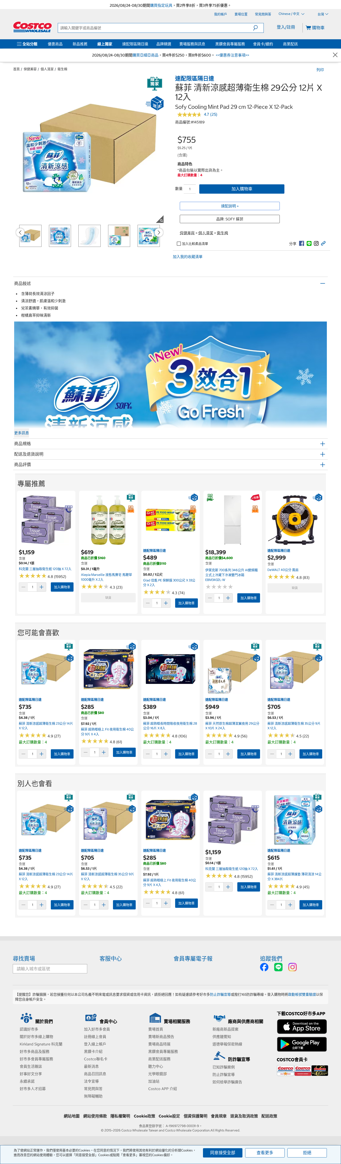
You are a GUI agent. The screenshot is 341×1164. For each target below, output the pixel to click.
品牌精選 (163, 44)
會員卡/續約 (263, 44)
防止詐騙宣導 (220, 994)
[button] (258, 28)
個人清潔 (47, 69)
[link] (301, 243)
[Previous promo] (20, 232)
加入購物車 (242, 189)
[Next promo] (158, 232)
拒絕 (307, 1152)
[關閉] (335, 55)
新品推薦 (80, 44)
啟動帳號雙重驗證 (302, 994)
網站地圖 (72, 1116)
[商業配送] (299, 44)
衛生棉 (62, 69)
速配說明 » (230, 206)
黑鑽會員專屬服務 (230, 44)
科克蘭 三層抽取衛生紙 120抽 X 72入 (45, 569)
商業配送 (290, 44)
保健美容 (30, 69)
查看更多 (265, 1152)
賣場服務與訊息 (192, 44)
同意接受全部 (222, 1152)
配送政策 (269, 1116)
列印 (320, 69)
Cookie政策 (144, 1116)
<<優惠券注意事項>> (232, 55)
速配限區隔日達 (135, 44)
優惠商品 (55, 44)
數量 (179, 188)
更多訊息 (21, 433)
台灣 (321, 14)
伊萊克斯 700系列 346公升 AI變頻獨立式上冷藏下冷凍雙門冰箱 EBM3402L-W (231, 575)
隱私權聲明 (120, 1116)
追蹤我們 (271, 958)
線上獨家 (104, 44)
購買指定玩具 (161, 5)
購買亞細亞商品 (145, 55)
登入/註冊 (286, 27)
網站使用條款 (95, 1116)
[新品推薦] (88, 44)
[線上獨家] (113, 44)
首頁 (16, 69)
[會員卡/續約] (274, 44)
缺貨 (108, 597)
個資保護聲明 (195, 1116)
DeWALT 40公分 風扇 (283, 570)
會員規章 (219, 1116)
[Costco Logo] (32, 27)
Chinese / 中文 (289, 14)
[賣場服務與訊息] (206, 44)
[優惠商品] (63, 44)
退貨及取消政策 (244, 1116)
